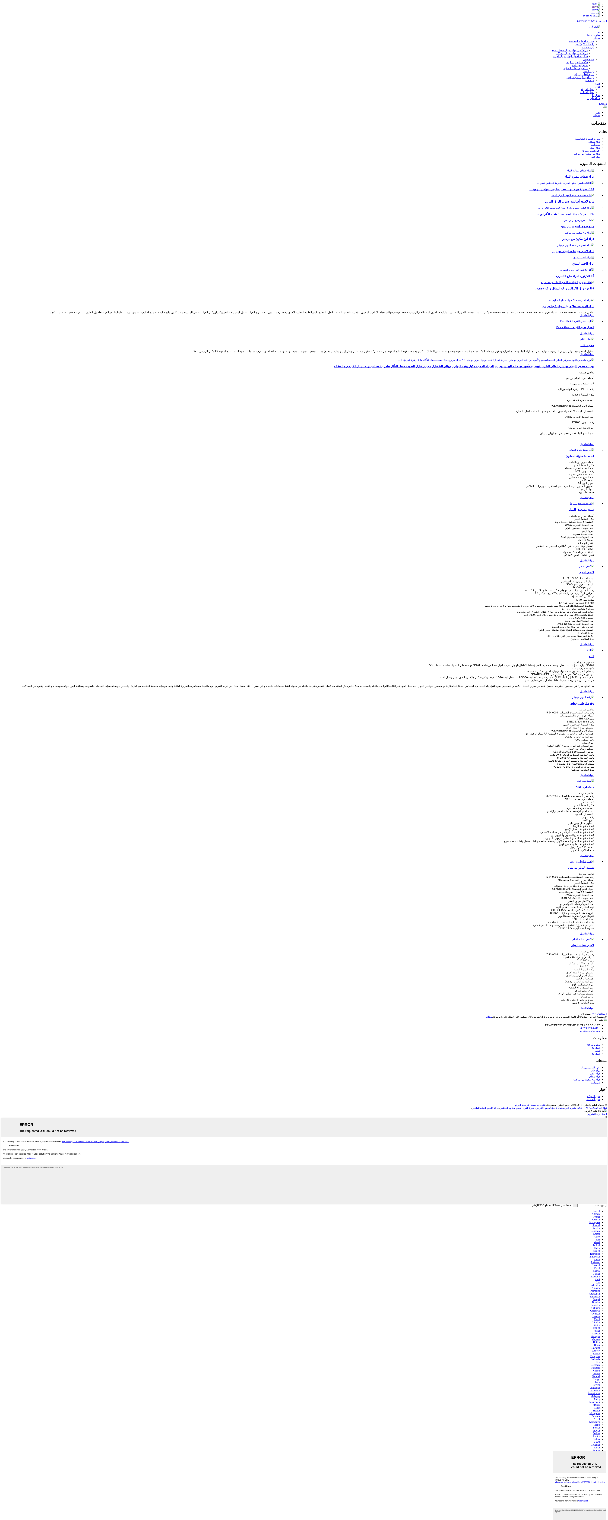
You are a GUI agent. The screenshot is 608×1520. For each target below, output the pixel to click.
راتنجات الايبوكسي (584, 44)
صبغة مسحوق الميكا (581, 509)
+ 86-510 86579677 (590, 1028)
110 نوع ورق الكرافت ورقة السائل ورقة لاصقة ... (564, 288)
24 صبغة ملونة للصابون (580, 456)
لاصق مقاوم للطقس (510, 1108)
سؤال (591, 315)
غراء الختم (588, 71)
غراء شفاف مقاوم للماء (579, 176)
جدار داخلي (587, 345)
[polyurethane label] (582, 861)
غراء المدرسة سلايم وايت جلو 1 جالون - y (568, 306)
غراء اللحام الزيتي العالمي (485, 1108)
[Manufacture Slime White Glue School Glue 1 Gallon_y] (571, 300)
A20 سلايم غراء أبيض (577, 62)
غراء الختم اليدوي (583, 263)
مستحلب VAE (585, 787)
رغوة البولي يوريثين (582, 703)
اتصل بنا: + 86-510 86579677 (592, 21)
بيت (598, 32)
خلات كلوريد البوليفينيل (570, 1108)
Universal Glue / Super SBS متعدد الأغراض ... (565, 214)
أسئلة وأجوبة (593, 98)
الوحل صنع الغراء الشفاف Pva (575, 327)
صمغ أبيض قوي (580, 65)
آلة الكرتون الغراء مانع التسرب (575, 276)
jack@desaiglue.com (590, 1031)
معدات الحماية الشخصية (581, 41)
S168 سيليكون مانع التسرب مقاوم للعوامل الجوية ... (561, 189)
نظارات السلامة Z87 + (595, 1108)
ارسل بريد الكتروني (597, 1114)
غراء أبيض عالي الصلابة (576, 68)
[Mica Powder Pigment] (582, 503)
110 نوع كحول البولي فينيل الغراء (570, 56)
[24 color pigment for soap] (580, 450)
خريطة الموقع (522, 1105)
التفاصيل (584, 315)
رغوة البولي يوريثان (584, 74)
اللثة (591, 656)
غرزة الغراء (528, 1108)
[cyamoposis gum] (590, 650)
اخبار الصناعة (587, 92)
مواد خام (589, 80)
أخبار (597, 86)
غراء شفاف (588, 47)
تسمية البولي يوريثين (581, 867)
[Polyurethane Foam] (583, 697)
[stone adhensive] (586, 566)
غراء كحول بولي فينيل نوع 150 (572, 53)
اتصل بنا (596, 95)
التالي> (598, 1013)
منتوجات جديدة (538, 1105)
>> (593, 1013)
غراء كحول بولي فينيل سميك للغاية (570, 50)
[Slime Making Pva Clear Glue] (577, 321)
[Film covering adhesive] (583, 939)
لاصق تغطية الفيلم (582, 945)
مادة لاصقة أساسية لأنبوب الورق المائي (569, 201)
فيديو (597, 83)
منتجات (596, 38)
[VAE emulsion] (585, 780)
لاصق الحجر (586, 572)
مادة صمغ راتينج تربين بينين (577, 226)
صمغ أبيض (588, 59)
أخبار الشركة (587, 89)
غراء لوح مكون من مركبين (580, 77)
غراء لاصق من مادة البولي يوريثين (573, 251)
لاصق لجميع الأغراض (546, 1108)
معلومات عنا (593, 35)
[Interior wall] (587, 339)
